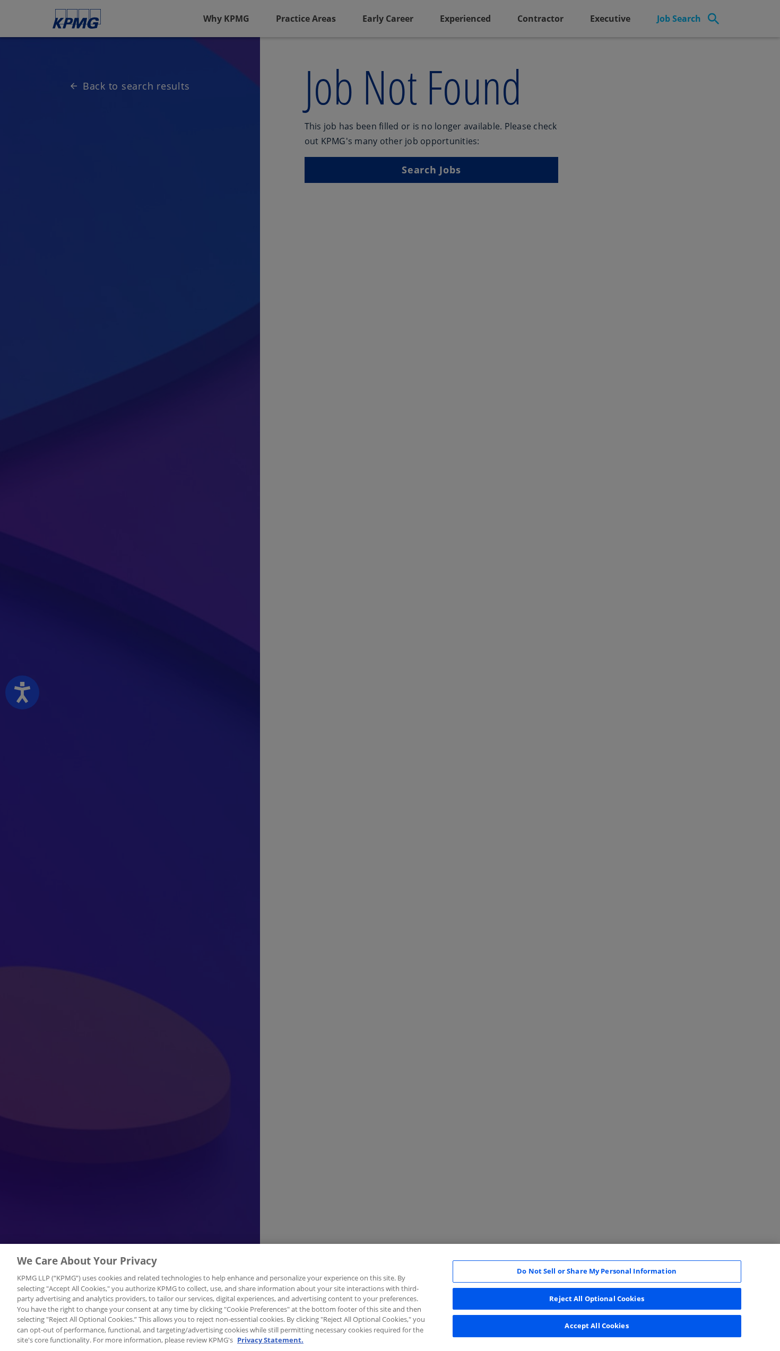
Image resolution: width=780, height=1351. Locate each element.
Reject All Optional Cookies (596, 1298)
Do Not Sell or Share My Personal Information (597, 1271)
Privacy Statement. (270, 1340)
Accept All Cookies (596, 1326)
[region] (390, 1297)
